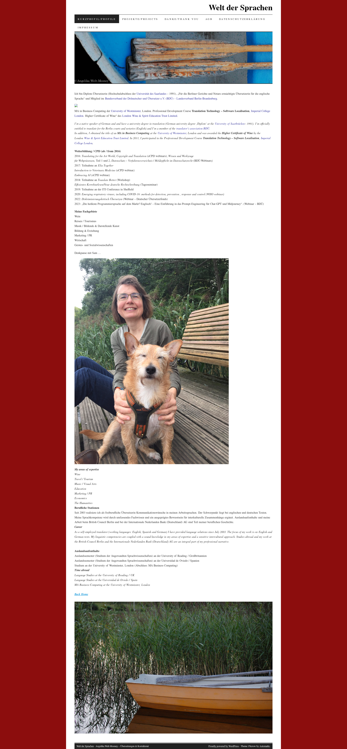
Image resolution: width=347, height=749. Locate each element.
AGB (209, 19)
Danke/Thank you (182, 19)
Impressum (88, 27)
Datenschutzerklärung (242, 19)
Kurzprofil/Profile (97, 19)
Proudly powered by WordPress (223, 746)
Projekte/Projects (140, 19)
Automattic (264, 746)
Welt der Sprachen (240, 7)
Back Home (81, 594)
